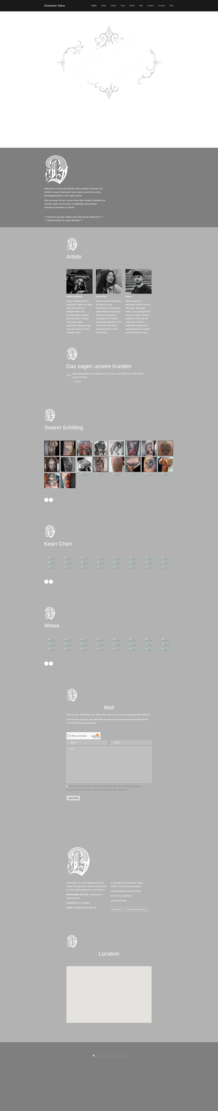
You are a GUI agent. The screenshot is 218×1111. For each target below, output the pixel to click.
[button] (109, 991)
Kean (123, 6)
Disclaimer (117, 909)
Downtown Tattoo (54, 5)
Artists (103, 6)
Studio (94, 6)
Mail (141, 6)
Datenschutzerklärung (137, 909)
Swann (113, 6)
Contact (150, 6)
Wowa (132, 6)
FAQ (171, 6)
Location (161, 6)
